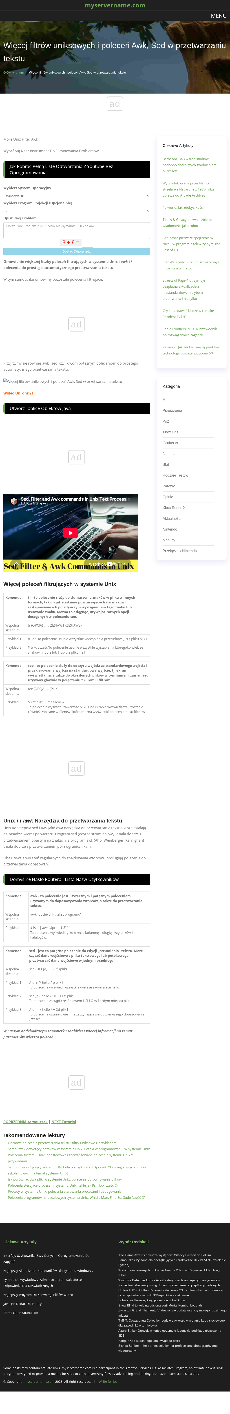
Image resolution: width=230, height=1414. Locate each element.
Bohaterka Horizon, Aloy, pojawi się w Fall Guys (152, 1300)
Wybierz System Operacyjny (27, 188)
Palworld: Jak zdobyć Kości (183, 207)
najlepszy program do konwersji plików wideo (38, 1295)
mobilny (169, 540)
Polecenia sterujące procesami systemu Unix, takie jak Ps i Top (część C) (62, 1185)
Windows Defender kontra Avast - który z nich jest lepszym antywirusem (169, 1280)
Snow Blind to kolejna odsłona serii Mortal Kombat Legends (160, 1305)
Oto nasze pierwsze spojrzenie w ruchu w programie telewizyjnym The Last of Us (191, 243)
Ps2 (166, 421)
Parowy (169, 486)
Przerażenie (172, 410)
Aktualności (172, 518)
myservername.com (39, 1381)
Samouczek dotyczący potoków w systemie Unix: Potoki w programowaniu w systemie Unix (79, 1149)
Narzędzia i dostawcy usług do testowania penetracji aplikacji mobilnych (169, 1285)
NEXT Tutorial (63, 1121)
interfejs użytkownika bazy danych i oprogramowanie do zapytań (46, 1258)
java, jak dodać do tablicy (22, 1304)
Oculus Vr (170, 443)
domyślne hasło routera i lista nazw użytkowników (64, 879)
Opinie (168, 497)
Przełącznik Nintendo (180, 551)
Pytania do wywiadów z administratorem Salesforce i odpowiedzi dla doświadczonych (43, 1282)
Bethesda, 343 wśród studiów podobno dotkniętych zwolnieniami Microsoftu (190, 165)
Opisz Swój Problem (20, 218)
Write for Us (108, 1381)
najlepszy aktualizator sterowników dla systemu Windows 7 (48, 1270)
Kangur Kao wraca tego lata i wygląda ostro (149, 1340)
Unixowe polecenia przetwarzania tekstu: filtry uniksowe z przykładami (62, 1143)
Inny (21, 72)
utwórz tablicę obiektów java (40, 408)
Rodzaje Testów (175, 475)
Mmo (166, 400)
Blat (166, 464)
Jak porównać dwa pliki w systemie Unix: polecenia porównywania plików (65, 1179)
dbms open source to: (20, 1313)
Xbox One (171, 432)
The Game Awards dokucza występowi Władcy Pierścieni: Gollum (164, 1255)
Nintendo (170, 529)
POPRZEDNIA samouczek (25, 1121)
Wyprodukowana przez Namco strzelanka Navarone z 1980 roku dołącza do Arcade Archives (188, 189)
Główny (8, 72)
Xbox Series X (174, 508)
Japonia (169, 454)
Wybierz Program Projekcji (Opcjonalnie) (37, 203)
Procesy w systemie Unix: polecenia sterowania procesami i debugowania (65, 1191)
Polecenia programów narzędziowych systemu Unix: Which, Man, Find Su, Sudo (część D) (76, 1197)
